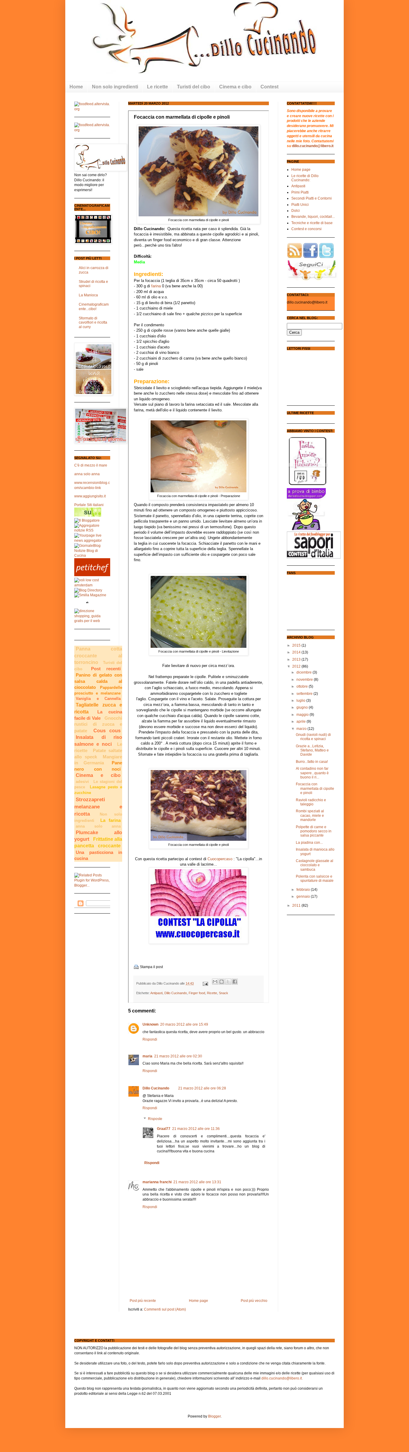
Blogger (214, 1416)
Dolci (295, 211)
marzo (301, 729)
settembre (304, 694)
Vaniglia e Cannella (98, 698)
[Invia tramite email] (215, 982)
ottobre (302, 686)
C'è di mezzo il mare (90, 465)
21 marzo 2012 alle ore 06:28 (202, 1088)
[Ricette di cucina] (92, 575)
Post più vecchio (254, 1301)
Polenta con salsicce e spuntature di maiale (315, 878)
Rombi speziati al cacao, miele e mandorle (310, 815)
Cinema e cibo (98, 775)
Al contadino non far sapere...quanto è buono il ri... (312, 772)
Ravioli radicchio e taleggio (311, 802)
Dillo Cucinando (175, 993)
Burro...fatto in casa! (312, 762)
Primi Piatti (300, 192)
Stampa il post (151, 967)
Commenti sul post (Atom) (165, 1309)
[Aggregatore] (92, 530)
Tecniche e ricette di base (312, 223)
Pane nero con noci (98, 766)
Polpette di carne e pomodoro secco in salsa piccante (313, 831)
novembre (305, 679)
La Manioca (88, 295)
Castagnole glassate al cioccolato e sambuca (314, 865)
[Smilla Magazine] (90, 595)
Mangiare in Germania (98, 760)
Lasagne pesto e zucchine (98, 790)
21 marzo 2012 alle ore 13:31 (197, 1182)
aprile (301, 721)
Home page (198, 1301)
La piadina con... (309, 842)
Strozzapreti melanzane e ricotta (98, 806)
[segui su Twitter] (326, 257)
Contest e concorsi (306, 229)
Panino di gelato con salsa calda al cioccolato (98, 681)
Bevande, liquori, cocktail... (313, 217)
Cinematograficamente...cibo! (94, 306)
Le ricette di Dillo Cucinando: (305, 178)
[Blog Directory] (88, 590)
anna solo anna (87, 474)
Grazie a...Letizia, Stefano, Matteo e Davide (312, 750)
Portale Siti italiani (89, 505)
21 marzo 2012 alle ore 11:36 (196, 1129)
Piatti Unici (300, 205)
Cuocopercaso (219, 859)
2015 (297, 645)
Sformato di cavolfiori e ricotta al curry (93, 322)
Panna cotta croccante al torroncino (98, 655)
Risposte (155, 1119)
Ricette (212, 993)
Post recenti (106, 668)
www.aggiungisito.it (90, 496)
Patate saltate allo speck (98, 753)
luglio (301, 700)
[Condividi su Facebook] (235, 982)
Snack (223, 993)
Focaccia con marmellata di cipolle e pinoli (315, 788)
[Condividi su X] (228, 982)
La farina (110, 820)
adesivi (82, 781)
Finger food (197, 993)
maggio (303, 715)
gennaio (303, 896)
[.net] (87, 515)
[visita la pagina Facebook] (310, 257)
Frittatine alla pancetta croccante (98, 842)
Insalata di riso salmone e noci (98, 740)
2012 (297, 666)
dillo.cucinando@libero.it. (282, 1378)
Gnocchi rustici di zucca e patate (98, 724)
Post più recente (143, 1301)
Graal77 (163, 1129)
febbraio (303, 889)
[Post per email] (205, 983)
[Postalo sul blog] (222, 982)
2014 (297, 652)
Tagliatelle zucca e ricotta (98, 708)
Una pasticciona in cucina (98, 855)
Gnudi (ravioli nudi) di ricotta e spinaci (313, 737)
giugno (302, 707)
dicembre (304, 672)
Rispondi (150, 1039)
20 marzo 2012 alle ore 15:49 (184, 1024)
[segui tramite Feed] (294, 257)
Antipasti (156, 993)
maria (147, 1056)
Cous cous (107, 730)
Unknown (150, 1024)
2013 (297, 659)
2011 (297, 905)
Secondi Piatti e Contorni (311, 198)
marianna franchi (157, 1182)
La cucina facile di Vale (98, 715)
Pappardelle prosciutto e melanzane (98, 690)
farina (156, 286)
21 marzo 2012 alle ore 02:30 (178, 1056)
